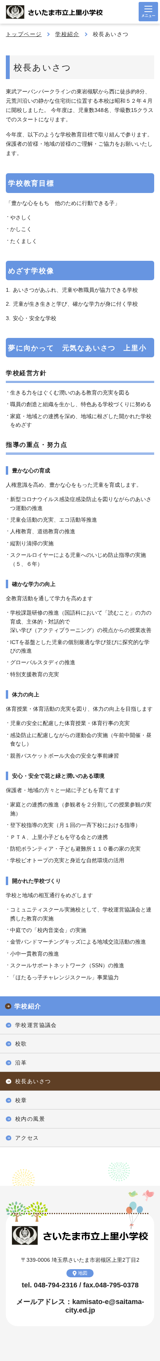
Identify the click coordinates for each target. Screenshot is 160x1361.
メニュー (148, 11)
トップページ (24, 34)
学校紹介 (67, 34)
